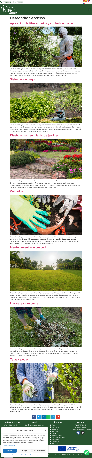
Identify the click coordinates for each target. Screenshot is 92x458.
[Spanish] (84, 1)
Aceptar (9, 451)
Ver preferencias (39, 451)
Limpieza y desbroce (24, 303)
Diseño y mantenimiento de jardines (34, 135)
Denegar (24, 451)
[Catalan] (86, 1)
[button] (45, 431)
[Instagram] (83, 433)
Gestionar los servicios (9, 445)
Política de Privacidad (26, 454)
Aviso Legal (36, 454)
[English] (89, 1)
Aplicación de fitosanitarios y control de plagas (42, 23)
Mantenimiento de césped (28, 247)
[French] (84, 3)
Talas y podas (19, 359)
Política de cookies (15, 454)
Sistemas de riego (22, 79)
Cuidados (16, 191)
